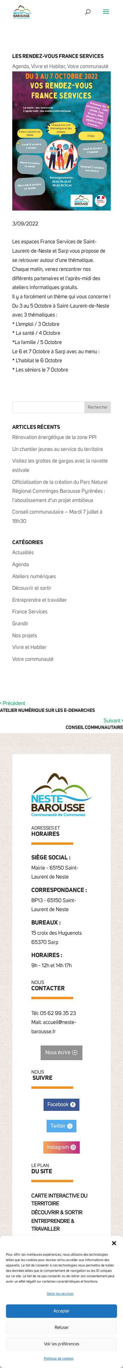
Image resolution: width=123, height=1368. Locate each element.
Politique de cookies (58, 1359)
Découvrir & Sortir (56, 1212)
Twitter (58, 1126)
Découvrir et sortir (31, 588)
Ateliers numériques (34, 576)
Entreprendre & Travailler (52, 1225)
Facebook (58, 1104)
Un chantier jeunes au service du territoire (57, 449)
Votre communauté (87, 66)
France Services (29, 612)
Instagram (58, 1147)
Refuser (62, 1327)
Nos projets (24, 635)
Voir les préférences (61, 1344)
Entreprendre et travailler (39, 600)
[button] (114, 1243)
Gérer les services (60, 1294)
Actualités (23, 552)
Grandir (20, 624)
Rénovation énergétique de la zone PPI (54, 437)
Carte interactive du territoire (59, 1199)
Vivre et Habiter (48, 66)
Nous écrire (57, 1052)
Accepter (61, 1311)
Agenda (20, 66)
